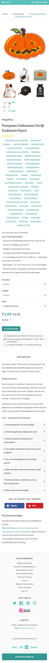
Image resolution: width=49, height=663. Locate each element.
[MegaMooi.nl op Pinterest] (28, 603)
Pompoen (35, 186)
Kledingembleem (32, 167)
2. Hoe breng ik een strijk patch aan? (24, 431)
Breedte (6, 279)
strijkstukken (36, 221)
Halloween (35, 152)
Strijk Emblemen (30, 198)
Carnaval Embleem (20, 144)
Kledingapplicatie (32, 163)
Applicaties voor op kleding (16, 140)
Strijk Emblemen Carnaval (17, 202)
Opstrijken (29, 182)
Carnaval (6, 144)
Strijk (36, 190)
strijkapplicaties (16, 213)
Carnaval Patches (14, 148)
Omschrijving (24, 357)
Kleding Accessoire (33, 155)
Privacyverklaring (24, 587)
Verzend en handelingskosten (24, 567)
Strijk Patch (35, 202)
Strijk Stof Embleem (16, 210)
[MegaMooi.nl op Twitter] (14, 603)
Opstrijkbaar (21, 179)
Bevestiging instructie (24, 570)
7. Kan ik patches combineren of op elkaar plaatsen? (24, 481)
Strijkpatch (35, 217)
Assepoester (36, 140)
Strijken (25, 217)
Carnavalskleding (32, 148)
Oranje (39, 182)
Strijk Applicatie (14, 194)
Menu (7, 2)
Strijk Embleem (15, 198)
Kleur (4, 301)
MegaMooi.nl (31, 639)
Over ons (24, 591)
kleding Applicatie (14, 159)
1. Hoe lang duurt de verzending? (24, 424)
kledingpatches (12, 175)
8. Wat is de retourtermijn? (24, 490)
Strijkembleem (31, 213)
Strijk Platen (36, 206)
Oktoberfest (36, 175)
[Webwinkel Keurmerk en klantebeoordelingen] (24, 613)
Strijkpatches (10, 221)
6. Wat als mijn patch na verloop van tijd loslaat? (24, 471)
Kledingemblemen (16, 171)
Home (5, 14)
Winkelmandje (41, 2)
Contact (24, 580)
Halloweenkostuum (14, 155)
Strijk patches (18, 14)
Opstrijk (10, 179)
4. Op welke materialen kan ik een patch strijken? (24, 451)
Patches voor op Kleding (18, 186)
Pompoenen (13, 190)
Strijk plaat (24, 206)
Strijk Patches (11, 206)
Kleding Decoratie (14, 163)
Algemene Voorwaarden (24, 584)
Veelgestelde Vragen (24, 563)
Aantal (5, 320)
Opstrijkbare (35, 179)
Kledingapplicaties (15, 167)
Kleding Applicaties (32, 159)
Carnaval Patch (37, 144)
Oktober (24, 175)
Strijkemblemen (13, 217)
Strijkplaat (23, 221)
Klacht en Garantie (24, 577)
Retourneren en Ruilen (24, 573)
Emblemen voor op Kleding (17, 152)
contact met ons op (26, 628)
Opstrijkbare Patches (13, 182)
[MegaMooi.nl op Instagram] (34, 603)
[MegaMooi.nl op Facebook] (21, 603)
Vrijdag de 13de (23, 225)
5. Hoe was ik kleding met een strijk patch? (24, 461)
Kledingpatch (32, 171)
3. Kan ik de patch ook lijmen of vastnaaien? (24, 440)
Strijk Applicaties (31, 194)
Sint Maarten (26, 190)
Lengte (5, 290)
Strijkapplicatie (33, 210)
